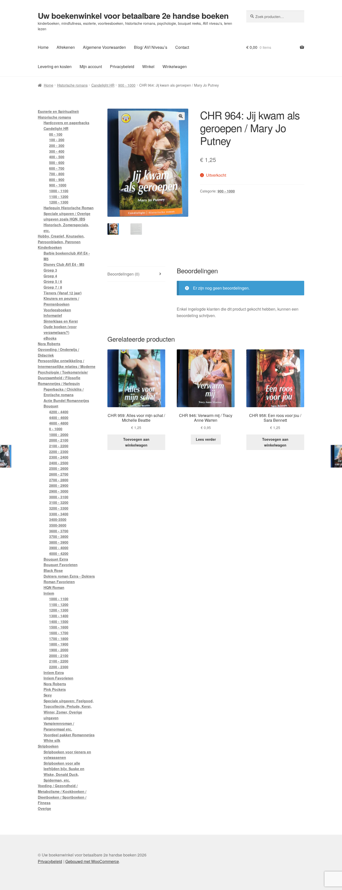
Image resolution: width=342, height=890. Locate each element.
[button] (181, 116)
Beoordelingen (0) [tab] (123, 274)
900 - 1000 (126, 85)
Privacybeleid (122, 66)
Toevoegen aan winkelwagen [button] (136, 442)
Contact (182, 47)
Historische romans (72, 85)
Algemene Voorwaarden (104, 47)
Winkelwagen (174, 66)
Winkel (148, 66)
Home (43, 47)
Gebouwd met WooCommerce (92, 861)
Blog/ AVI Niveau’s (150, 47)
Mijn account (91, 66)
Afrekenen (66, 47)
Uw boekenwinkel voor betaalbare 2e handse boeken (133, 15)
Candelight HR (102, 85)
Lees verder (206, 439)
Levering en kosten (55, 66)
